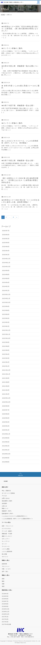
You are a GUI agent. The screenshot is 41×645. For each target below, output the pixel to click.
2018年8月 (6, 462)
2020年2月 (6, 426)
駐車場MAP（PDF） (8, 513)
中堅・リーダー (6, 569)
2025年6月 (6, 246)
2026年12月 (5, 614)
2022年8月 (6, 346)
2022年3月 (6, 358)
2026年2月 (6, 238)
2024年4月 (6, 282)
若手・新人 (5, 571)
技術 (3, 578)
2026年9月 (5, 606)
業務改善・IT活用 (7, 533)
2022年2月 (6, 362)
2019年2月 (6, 446)
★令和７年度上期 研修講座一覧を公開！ (18, 160)
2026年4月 (5, 593)
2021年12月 (6, 370)
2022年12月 (6, 330)
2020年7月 (6, 410)
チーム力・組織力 (7, 531)
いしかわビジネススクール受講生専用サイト (14, 516)
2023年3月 (6, 322)
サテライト (5, 556)
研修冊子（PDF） (7, 511)
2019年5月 (6, 442)
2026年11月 (5, 611)
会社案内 (4, 503)
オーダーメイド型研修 (8, 493)
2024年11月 (6, 262)
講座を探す (5, 487)
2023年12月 (6, 294)
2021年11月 (6, 374)
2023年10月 (6, 302)
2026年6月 (6, 234)
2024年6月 (6, 278)
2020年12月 (6, 398)
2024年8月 (6, 274)
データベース (6, 546)
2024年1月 (6, 290)
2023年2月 (6, 326)
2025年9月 (6, 242)
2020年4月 (6, 422)
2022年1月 (6, 366)
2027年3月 (5, 621)
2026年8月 (5, 604)
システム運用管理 (7, 551)
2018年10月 (6, 454)
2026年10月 (5, 609)
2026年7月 (6, 230)
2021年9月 (6, 378)
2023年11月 (6, 298)
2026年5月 (5, 596)
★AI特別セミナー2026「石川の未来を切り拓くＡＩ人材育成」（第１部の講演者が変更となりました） (20, 29)
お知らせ (4, 506)
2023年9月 (6, 306)
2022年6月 (6, 350)
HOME (6, 481)
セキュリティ (6, 538)
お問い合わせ (6, 498)
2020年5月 (6, 418)
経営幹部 (4, 564)
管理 (3, 586)
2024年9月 (6, 270)
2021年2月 (6, 394)
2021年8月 (6, 382)
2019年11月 (6, 434)
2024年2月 (6, 286)
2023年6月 (6, 314)
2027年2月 (5, 619)
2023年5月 (6, 318)
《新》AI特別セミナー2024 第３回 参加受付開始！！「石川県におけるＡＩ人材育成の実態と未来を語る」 (19, 180)
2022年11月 (6, 334)
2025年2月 (6, 254)
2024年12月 (6, 258)
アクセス (4, 495)
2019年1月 (6, 450)
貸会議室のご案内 (7, 501)
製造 (3, 581)
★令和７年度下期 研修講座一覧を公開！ (18, 105)
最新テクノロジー (7, 536)
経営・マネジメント (7, 526)
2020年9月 (6, 406)
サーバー (4, 544)
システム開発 (6, 549)
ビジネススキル (6, 528)
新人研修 (4, 554)
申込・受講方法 (6, 490)
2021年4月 (6, 390)
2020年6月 (6, 414)
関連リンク (5, 508)
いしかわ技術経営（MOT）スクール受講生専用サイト (17, 518)
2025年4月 (6, 250)
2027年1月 (5, 616)
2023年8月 (6, 310)
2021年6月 (6, 386)
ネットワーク (6, 541)
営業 (3, 583)
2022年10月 (6, 338)
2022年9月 (6, 342)
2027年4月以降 (6, 624)
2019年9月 (6, 438)
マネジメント (6, 566)
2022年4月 (6, 354)
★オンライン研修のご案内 (12, 48)
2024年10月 (6, 266)
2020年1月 (6, 430)
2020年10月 (6, 402)
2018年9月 (6, 458)
